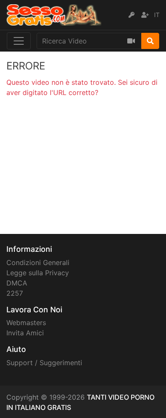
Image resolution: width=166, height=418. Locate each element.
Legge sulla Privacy (37, 272)
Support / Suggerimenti (44, 362)
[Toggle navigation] (19, 40)
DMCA (16, 283)
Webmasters (26, 322)
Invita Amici (25, 333)
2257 (14, 293)
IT (157, 14)
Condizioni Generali (37, 262)
